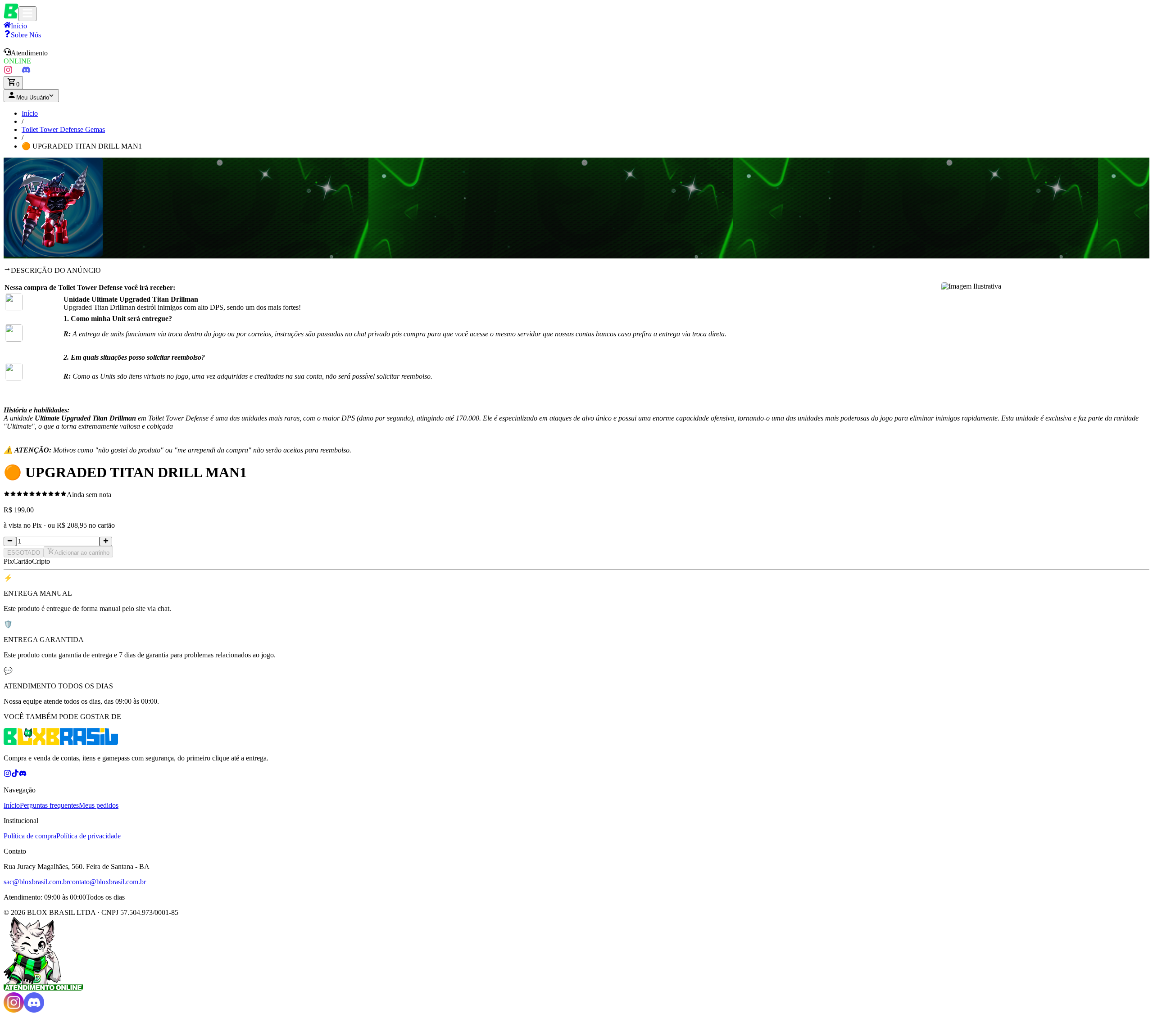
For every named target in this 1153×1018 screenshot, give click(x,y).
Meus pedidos (98, 805)
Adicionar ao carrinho (81, 552)
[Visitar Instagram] (8, 72)
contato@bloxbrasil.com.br (107, 882)
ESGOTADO (23, 552)
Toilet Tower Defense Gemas (63, 129)
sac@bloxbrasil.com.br (36, 882)
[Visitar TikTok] (17, 72)
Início (30, 113)
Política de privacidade (88, 836)
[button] (576, 56)
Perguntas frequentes (49, 805)
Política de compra (30, 836)
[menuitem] (22, 35)
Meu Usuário (32, 97)
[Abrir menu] (27, 13)
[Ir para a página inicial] (11, 16)
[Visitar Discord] (26, 72)
